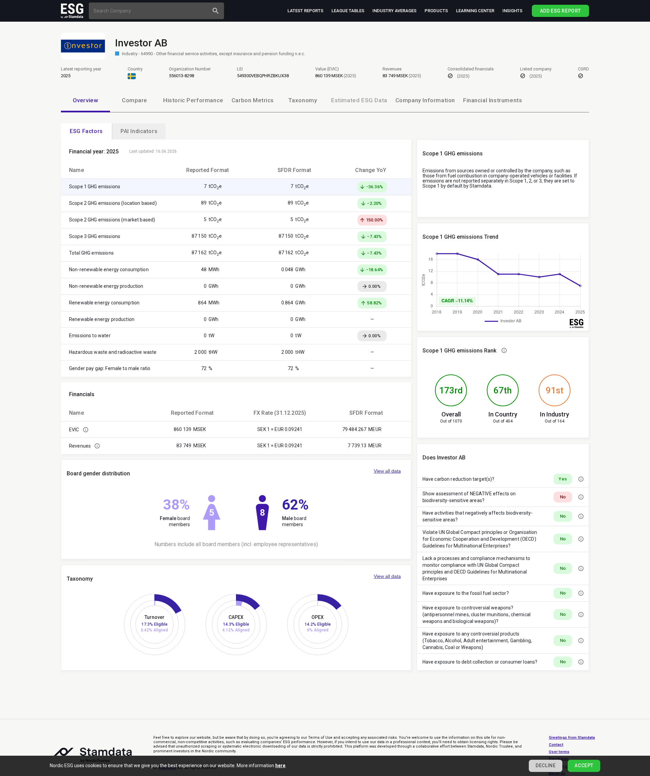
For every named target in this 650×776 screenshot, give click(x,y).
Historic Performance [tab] (193, 100)
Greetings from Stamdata (572, 737)
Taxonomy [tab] (302, 100)
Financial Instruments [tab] (492, 100)
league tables (347, 10)
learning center (475, 10)
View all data (387, 471)
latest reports (305, 10)
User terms (559, 752)
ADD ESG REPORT (560, 11)
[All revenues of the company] (97, 446)
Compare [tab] (134, 100)
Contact (556, 744)
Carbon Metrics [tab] (253, 100)
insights (512, 10)
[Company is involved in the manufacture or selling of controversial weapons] (581, 614)
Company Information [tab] (425, 100)
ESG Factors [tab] (86, 131)
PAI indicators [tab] (139, 131)
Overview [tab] (86, 100)
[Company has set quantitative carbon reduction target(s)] (581, 479)
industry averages (394, 10)
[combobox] (150, 10)
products (436, 10)
